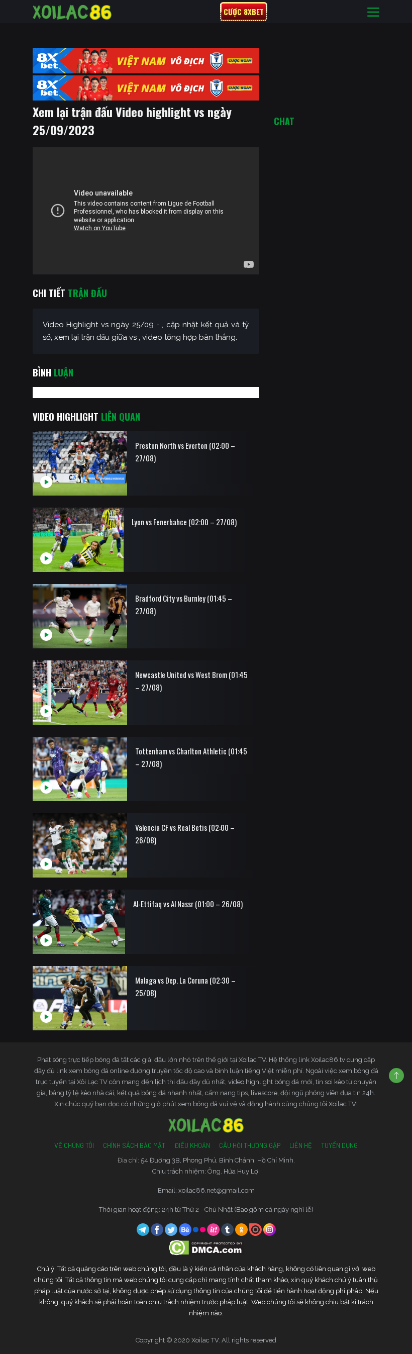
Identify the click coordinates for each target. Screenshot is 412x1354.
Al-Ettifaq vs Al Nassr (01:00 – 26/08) (188, 903)
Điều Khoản (192, 1145)
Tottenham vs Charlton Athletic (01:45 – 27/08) (191, 757)
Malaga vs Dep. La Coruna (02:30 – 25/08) (185, 986)
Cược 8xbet (244, 11)
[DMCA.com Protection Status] (206, 1247)
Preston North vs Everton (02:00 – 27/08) (185, 451)
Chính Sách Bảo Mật (134, 1145)
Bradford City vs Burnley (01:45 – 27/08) (183, 604)
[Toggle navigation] (373, 12)
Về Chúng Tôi (74, 1145)
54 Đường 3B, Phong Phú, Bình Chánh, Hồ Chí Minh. (218, 1160)
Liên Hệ (300, 1145)
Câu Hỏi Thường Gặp (249, 1145)
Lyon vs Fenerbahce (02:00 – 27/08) (184, 521)
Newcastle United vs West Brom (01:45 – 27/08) (191, 681)
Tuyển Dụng (339, 1145)
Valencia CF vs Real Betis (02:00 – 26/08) (185, 833)
